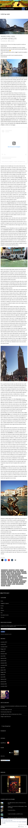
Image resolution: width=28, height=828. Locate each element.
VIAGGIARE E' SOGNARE (7, 8)
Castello (24, 573)
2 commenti (12, 40)
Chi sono (2, 617)
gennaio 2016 (3, 660)
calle (15, 571)
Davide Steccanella (16, 574)
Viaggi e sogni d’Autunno (6, 716)
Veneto (3, 585)
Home (2, 601)
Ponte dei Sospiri (18, 579)
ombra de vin (15, 577)
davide (8, 574)
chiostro (4, 574)
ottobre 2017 (3, 644)
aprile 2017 (3, 651)
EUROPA (13, 36)
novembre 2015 (4, 665)
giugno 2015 (3, 669)
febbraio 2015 (3, 679)
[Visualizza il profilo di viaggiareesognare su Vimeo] (8, 593)
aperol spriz (11, 570)
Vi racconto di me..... (12, 810)
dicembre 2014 (4, 683)
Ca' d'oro (4, 571)
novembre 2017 (4, 642)
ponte (12, 579)
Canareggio (18, 573)
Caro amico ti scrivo (5, 615)
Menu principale (26, 8)
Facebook (3, 730)
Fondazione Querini (13, 576)
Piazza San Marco (5, 579)
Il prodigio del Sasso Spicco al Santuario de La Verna (11, 714)
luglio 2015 (3, 667)
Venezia (8, 585)
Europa (2, 605)
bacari (17, 570)
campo (3, 573)
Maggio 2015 (3, 672)
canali (12, 573)
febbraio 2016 (3, 658)
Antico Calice (4, 570)
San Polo (10, 582)
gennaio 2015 (3, 681)
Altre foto (3, 756)
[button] (11, 789)
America (2, 610)
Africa (2, 608)
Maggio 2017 (3, 649)
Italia (9, 577)
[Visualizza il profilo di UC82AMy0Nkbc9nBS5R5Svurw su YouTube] (7, 593)
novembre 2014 (4, 686)
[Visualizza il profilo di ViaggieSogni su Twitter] (2, 593)
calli (19, 571)
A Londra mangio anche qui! (6, 709)
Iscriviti (3, 631)
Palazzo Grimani (23, 577)
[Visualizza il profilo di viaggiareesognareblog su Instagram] (4, 593)
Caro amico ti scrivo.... (6, 36)
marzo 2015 (3, 676)
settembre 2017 (4, 646)
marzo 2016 (3, 656)
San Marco (4, 582)
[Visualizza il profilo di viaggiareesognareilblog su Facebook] (1, 593)
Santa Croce (22, 582)
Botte (22, 570)
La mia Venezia (9, 38)
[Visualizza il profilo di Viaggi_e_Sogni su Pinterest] (5, 593)
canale (7, 573)
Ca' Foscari (9, 571)
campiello (24, 571)
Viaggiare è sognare (5, 603)
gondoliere (4, 577)
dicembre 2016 (4, 653)
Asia (1, 612)
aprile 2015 (3, 674)
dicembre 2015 (4, 663)
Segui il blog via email (6, 622)
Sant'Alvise (15, 582)
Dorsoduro (4, 576)
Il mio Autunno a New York (6, 711)
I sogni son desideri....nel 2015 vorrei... (15, 813)
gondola (20, 576)
